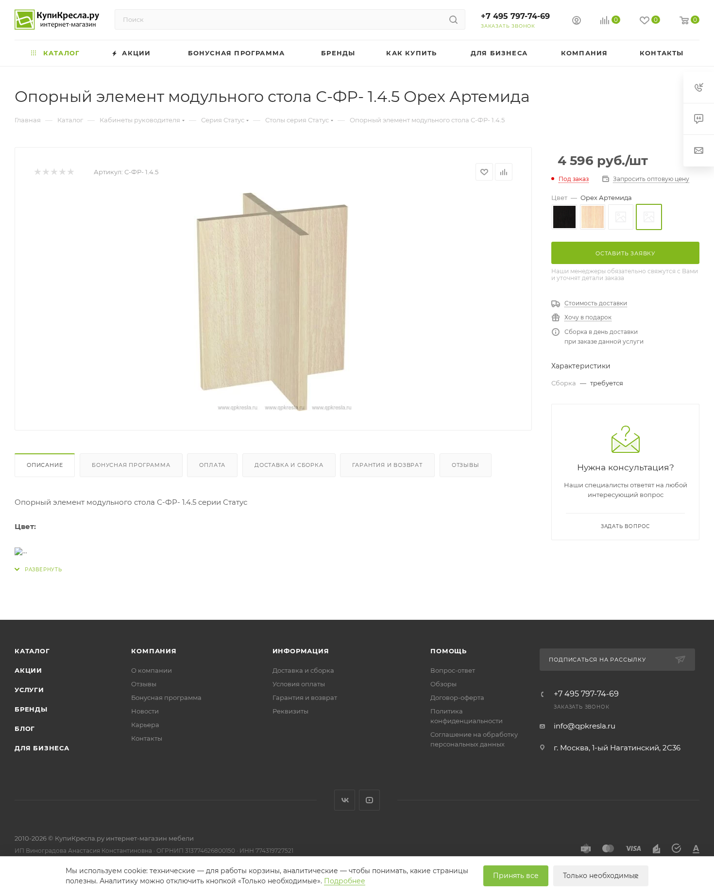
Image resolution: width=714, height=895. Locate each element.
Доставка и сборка (289, 465)
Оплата (212, 465)
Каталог (32, 651)
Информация (300, 651)
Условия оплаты (298, 684)
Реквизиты (290, 711)
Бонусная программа (131, 465)
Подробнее (344, 881)
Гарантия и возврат (387, 465)
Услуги (29, 690)
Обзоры (443, 684)
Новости (145, 711)
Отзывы (465, 465)
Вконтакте (344, 800)
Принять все (516, 875)
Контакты (146, 738)
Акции (28, 670)
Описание (45, 465)
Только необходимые (601, 875)
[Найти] (453, 19)
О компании (151, 670)
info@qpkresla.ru (584, 725)
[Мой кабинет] (576, 22)
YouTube (369, 800)
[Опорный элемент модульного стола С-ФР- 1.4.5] (273, 302)
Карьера (145, 725)
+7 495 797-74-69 (515, 16)
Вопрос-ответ (452, 670)
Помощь (448, 651)
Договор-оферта (457, 697)
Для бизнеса (42, 748)
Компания (153, 651)
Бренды (31, 709)
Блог (25, 728)
